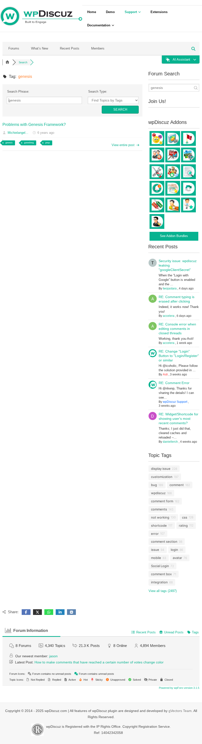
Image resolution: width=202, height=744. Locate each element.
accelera (168, 316)
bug (154, 485)
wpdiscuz (158, 493)
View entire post (123, 145)
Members (97, 48)
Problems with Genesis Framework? (34, 124)
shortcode (159, 525)
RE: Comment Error (174, 383)
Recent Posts (69, 48)
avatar (177, 558)
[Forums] (7, 62)
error (155, 534)
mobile (156, 558)
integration (159, 582)
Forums (13, 48)
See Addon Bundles (174, 236)
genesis (9, 142)
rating (183, 525)
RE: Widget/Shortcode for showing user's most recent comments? (178, 418)
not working (160, 517)
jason (53, 656)
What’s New (39, 48)
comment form (162, 501)
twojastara (170, 288)
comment (176, 485)
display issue (160, 469)
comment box (161, 574)
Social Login (160, 566)
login (174, 550)
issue (155, 550)
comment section (164, 541)
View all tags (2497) (163, 591)
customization (161, 477)
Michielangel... (18, 133)
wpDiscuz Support (175, 402)
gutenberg (29, 142)
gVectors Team (180, 711)
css (184, 517)
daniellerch (170, 441)
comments (159, 509)
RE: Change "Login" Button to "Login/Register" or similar (179, 355)
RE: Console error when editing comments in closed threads (177, 328)
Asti (165, 374)
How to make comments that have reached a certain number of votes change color (99, 662)
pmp (47, 142)
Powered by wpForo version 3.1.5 (178, 687)
